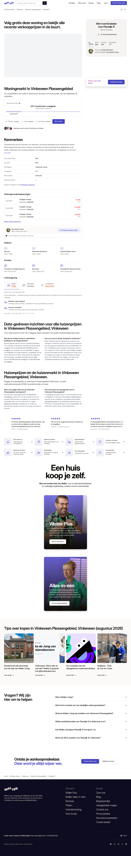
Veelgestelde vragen (106, 805)
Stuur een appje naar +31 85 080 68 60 (44, 836)
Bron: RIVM (7, 313)
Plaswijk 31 (46, 9)
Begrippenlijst (103, 801)
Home (6, 776)
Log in (106, 3)
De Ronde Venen (9, 9)
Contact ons (102, 809)
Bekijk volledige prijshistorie (12, 221)
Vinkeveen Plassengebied (33, 9)
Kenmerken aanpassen (28, 185)
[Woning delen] (121, 9)
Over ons (100, 792)
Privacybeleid (103, 813)
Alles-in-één (82, 3)
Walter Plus (71, 792)
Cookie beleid (103, 822)
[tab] (11, 285)
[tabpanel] (43, 301)
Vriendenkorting (73, 809)
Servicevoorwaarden (106, 818)
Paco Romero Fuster (112, 52)
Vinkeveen (19, 9)
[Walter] (9, 3)
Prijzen (99, 3)
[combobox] (31, 3)
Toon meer (7, 153)
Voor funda (71, 813)
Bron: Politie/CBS (16, 313)
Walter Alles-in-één (75, 796)
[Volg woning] (125, 9)
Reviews (91, 3)
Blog (98, 796)
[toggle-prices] (98, 34)
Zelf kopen (72, 3)
